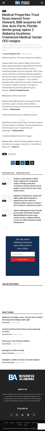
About (6, 422)
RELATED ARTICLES (8, 173)
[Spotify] (28, 415)
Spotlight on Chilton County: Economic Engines (21, 360)
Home (4, 8)
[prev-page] (3, 227)
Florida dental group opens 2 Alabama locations (19, 115)
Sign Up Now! (23, 259)
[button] (3, 3)
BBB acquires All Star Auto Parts (14, 96)
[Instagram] (17, 415)
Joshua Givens (6, 322)
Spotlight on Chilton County (13, 350)
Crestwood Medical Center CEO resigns (17, 136)
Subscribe (27, 422)
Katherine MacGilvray (8, 353)
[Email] (27, 163)
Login (25, 425)
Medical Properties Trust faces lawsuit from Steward (21, 58)
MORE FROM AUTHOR (23, 173)
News (9, 8)
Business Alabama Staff (12, 54)
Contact (12, 422)
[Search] (42, 3)
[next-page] (6, 227)
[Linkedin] (22, 163)
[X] (18, 163)
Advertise (19, 422)
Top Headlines (12, 154)
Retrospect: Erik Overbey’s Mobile (16, 341)
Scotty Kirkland (6, 344)
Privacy (20, 425)
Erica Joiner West (7, 334)
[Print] (32, 163)
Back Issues (35, 422)
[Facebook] (13, 163)
